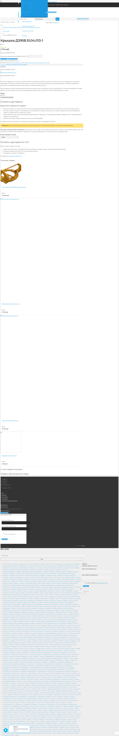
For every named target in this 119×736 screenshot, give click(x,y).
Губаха (42, 598)
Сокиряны (62, 702)
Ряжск (76, 690)
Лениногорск (39, 644)
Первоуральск (56, 679)
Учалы (78, 717)
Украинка (59, 715)
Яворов (24, 733)
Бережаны (73, 575)
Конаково (55, 631)
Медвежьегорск (47, 652)
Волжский (57, 589)
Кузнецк (41, 640)
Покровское (34, 683)
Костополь (71, 633)
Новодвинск (54, 667)
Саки (9, 692)
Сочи (57, 704)
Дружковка (17, 606)
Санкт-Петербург (44, 692)
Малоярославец (51, 650)
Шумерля (49, 729)
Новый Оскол (75, 671)
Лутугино (32, 648)
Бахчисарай (29, 573)
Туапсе (65, 713)
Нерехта (10, 662)
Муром (37, 658)
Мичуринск (12, 656)
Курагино (16, 642)
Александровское (23, 565)
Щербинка (73, 729)
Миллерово (38, 654)
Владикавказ (6, 589)
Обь (79, 673)
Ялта (50, 733)
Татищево (71, 710)
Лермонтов (68, 644)
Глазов (4, 596)
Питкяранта (6, 683)
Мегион (40, 652)
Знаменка (76, 614)
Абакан (5, 564)
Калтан (76, 619)
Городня (78, 596)
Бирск (50, 577)
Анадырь (5, 567)
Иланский (71, 615)
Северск (48, 696)
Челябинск (32, 723)
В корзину (3, 58)
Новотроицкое (15, 671)
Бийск (38, 577)
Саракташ (52, 692)
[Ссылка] (24, 11)
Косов (65, 633)
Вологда (63, 589)
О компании (5, 498)
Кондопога (62, 631)
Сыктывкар (11, 710)
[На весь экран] (85, 591)
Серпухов (45, 698)
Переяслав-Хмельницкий (9, 681)
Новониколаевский (52, 669)
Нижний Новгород (49, 663)
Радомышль (43, 687)
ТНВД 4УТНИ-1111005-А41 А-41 (10, 420)
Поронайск (73, 683)
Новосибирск (6, 671)
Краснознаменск (29, 637)
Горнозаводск (52, 596)
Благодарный (65, 577)
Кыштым (67, 642)
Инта (18, 617)
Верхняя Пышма (70, 585)
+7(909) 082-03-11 (51, 2)
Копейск (15, 633)
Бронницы (61, 581)
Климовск (38, 629)
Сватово (30, 694)
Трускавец (59, 713)
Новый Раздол (6, 673)
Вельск (43, 585)
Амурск (76, 565)
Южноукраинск (76, 731)
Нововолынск (16, 667)
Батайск (18, 573)
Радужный (50, 687)
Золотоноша (6, 615)
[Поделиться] (86, 591)
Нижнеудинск (23, 663)
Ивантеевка (36, 615)
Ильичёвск (5, 617)
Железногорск (15, 610)
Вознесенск (31, 589)
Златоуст (66, 614)
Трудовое (52, 713)
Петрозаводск (45, 681)
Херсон (75, 719)
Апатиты (47, 567)
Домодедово (76, 604)
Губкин (46, 598)
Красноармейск (56, 635)
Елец (22, 608)
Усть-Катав (49, 717)
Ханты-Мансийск (50, 719)
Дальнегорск (23, 600)
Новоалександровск (58, 665)
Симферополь (71, 698)
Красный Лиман (32, 639)
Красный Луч (41, 639)
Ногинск (40, 673)
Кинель (24, 627)
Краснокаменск (38, 637)
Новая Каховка (39, 665)
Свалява (24, 694)
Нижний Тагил (59, 663)
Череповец (48, 723)
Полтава (54, 683)
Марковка (12, 652)
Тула (75, 713)
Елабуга (13, 608)
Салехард (20, 692)
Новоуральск (23, 671)
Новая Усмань (48, 665)
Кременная (71, 639)
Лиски (59, 646)
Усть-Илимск (42, 717)
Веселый (14, 587)
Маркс (18, 652)
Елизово (27, 608)
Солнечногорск (17, 704)
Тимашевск (52, 712)
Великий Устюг (36, 585)
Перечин (77, 679)
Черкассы (54, 723)
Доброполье (32, 604)
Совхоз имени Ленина (48, 702)
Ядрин (33, 733)
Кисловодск (20, 629)
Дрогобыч (11, 606)
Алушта (49, 565)
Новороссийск (70, 669)
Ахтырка (58, 569)
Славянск (46, 700)
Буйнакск (11, 583)
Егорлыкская (67, 606)
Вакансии (4, 495)
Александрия (59, 564)
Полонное (47, 683)
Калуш (9, 621)
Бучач (39, 583)
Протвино (60, 685)
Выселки (57, 592)
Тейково (10, 712)
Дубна (23, 606)
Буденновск (78, 581)
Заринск (76, 612)
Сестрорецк (59, 698)
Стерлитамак (18, 708)
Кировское (6, 629)
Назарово (5, 660)
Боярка (39, 581)
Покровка (26, 683)
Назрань (12, 660)
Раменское (64, 687)
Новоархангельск (7, 667)
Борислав (79, 579)
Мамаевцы (59, 650)
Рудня (49, 690)
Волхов (25, 590)
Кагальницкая (14, 619)
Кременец (64, 639)
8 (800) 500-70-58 (83, 18)
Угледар (33, 715)
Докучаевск (46, 604)
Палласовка (30, 679)
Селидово (59, 696)
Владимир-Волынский (16, 589)
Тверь (4, 712)
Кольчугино (18, 631)
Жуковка (11, 612)
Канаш (32, 623)
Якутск (45, 733)
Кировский (76, 627)
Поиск (42, 559)
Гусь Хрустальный (7, 600)
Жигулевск (56, 610)
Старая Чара (51, 706)
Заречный (70, 612)
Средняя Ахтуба (73, 704)
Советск (22, 702)
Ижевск (42, 615)
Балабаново (39, 571)
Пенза (41, 679)
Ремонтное (6, 688)
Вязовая (5, 594)
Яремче (64, 733)
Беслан (26, 577)
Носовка (52, 673)
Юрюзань (18, 733)
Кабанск (74, 617)
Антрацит (41, 567)
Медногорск (56, 652)
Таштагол (77, 710)
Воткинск (23, 592)
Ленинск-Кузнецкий (54, 644)
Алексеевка (32, 565)
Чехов (76, 725)
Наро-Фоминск (24, 660)
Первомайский (47, 679)
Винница (51, 587)
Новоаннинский (68, 665)
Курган (28, 642)
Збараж (5, 614)
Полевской (41, 683)
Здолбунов (18, 614)
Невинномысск (59, 660)
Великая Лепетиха (73, 583)
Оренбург (23, 677)
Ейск (79, 606)
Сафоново (10, 694)
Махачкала (33, 652)
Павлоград (22, 679)
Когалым (59, 629)
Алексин (39, 565)
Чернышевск (57, 725)
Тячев (21, 715)
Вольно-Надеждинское (40, 590)
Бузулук (5, 583)
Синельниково (6, 700)
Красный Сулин (48, 639)
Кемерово (69, 625)
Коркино (20, 633)
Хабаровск (41, 719)
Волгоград (38, 589)
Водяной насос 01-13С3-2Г (9, 455)
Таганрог (30, 710)
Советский (38, 702)
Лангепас (11, 644)
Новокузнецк (14, 669)
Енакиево (48, 608)
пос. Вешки (5, 685)
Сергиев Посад (21, 698)
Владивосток (78, 587)
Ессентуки (65, 608)
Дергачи (71, 600)
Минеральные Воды (47, 654)
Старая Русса (43, 706)
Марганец (65, 650)
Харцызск (57, 719)
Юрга (13, 733)
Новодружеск (71, 667)
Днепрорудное (16, 604)
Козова (75, 629)
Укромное (65, 715)
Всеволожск (30, 592)
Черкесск (61, 723)
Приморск (33, 685)
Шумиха (55, 729)
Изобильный (54, 615)
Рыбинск (71, 690)
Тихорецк (64, 712)
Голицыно (30, 596)
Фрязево (29, 719)
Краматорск (41, 635)
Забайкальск (24, 612)
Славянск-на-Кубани (55, 700)
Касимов (12, 625)
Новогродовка (45, 667)
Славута (28, 700)
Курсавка (41, 642)
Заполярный (44, 612)
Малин (43, 650)
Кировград (53, 627)
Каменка (32, 621)
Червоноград (40, 723)
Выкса (46, 592)
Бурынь (22, 583)
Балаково (52, 571)
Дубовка (29, 606)
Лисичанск (53, 646)
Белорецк (27, 575)
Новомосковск (42, 669)
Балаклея (46, 571)
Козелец (70, 629)
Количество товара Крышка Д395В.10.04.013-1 (14, 56)
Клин (43, 629)
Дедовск (47, 600)
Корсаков (40, 633)
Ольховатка (66, 675)
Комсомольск (25, 631)
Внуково (25, 589)
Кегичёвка (55, 625)
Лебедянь (23, 644)
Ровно (39, 688)
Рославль (10, 690)
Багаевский (25, 571)
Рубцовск (43, 690)
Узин (54, 715)
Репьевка (17, 688)
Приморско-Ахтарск (43, 685)
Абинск (10, 564)
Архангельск (34, 569)
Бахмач (23, 573)
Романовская (77, 688)
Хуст (38, 721)
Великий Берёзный (15, 585)
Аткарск (52, 569)
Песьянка (30, 681)
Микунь (32, 654)
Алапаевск (35, 564)
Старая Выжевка (15, 706)
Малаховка (38, 650)
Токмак (5, 713)
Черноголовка (34, 725)
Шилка (31, 729)
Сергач (14, 698)
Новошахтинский (60, 671)
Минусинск (56, 654)
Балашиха (64, 571)
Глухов (9, 596)
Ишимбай (60, 617)
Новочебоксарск (32, 671)
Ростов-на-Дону (29, 690)
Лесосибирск (14, 646)
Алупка (44, 565)
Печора (67, 681)
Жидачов (63, 610)
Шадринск (31, 727)
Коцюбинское (33, 635)
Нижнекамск (15, 663)
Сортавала (33, 704)
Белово (73, 573)
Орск (49, 677)
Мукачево (17, 658)
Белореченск (35, 575)
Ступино (45, 708)
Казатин (39, 619)
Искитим (45, 617)
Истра (50, 617)
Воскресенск (6, 592)
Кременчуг (77, 639)
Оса (54, 677)
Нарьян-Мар (33, 660)
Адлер (21, 564)
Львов (72, 648)
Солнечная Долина (7, 704)
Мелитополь (72, 652)
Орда (4, 677)
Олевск (48, 675)
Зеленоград (33, 614)
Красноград (6, 637)
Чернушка (49, 725)
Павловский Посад (13, 679)
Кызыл (61, 642)
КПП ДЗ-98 (6, 31)
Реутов (23, 688)
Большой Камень (71, 579)
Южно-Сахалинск (62, 731)
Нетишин (23, 662)
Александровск (76, 564)
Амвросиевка (69, 565)
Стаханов (5, 708)
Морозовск (74, 656)
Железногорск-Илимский (27, 610)
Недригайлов (74, 660)
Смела (63, 700)
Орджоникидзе (11, 677)
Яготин (29, 733)
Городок (5, 598)
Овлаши (13, 675)
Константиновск (7, 633)
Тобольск (75, 712)
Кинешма (29, 627)
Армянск (5, 569)
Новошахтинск (50, 671)
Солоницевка (26, 704)
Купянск (11, 642)
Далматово (15, 600)
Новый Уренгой (32, 673)
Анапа (10, 567)
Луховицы (38, 648)
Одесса (23, 675)
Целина (42, 721)
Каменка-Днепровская (51, 621)
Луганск (21, 648)
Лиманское (36, 646)
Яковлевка (39, 733)
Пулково (78, 685)
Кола (80, 629)
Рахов (70, 687)
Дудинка (41, 606)
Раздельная (57, 687)
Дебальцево (40, 600)
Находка (52, 660)
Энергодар (40, 731)
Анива (31, 567)
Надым (76, 658)
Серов (39, 698)
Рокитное (70, 688)
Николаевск (12, 665)
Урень (18, 717)
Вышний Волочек (77, 592)
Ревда (74, 687)
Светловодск (49, 694)
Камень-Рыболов (19, 623)
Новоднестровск (62, 667)
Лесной (74, 644)
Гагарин (33, 594)
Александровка (67, 564)
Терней (33, 712)
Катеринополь (25, 625)
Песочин (24, 681)
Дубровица (35, 606)
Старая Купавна (24, 706)
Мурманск (31, 658)
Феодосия (11, 719)
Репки (11, 688)
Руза (53, 690)
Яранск (59, 733)
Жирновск (69, 610)
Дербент (65, 600)
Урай (14, 717)
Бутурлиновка (29, 583)
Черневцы (67, 723)
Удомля (43, 715)
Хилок (4, 721)
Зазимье (37, 612)
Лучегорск (48, 648)
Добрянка (39, 604)
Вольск (57, 590)
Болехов (57, 579)
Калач (48, 619)
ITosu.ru (83, 545)
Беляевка (42, 575)
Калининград (63, 619)
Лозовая (69, 646)
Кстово (24, 640)
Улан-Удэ (71, 715)
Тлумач (69, 712)
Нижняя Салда (67, 663)
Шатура (56, 727)
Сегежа (54, 696)
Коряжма (60, 633)
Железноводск (6, 610)
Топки (26, 713)
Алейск (52, 564)
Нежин (5, 662)
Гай (42, 594)
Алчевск (55, 565)
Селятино (66, 696)
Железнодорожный (39, 610)
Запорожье (51, 612)
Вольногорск (51, 590)
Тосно (35, 713)
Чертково (71, 725)
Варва (59, 583)
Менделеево (6, 654)
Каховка (32, 625)
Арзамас (66, 567)
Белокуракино (20, 575)
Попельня (67, 683)
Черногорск (42, 725)
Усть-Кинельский (58, 717)
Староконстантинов (68, 706)
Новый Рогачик (15, 673)
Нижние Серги (31, 663)
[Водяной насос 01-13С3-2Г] (11, 452)
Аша (68, 569)
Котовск (26, 635)
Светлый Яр (78, 694)
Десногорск (6, 602)
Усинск (29, 717)
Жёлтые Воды (49, 610)
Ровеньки (33, 688)
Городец (66, 596)
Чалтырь (68, 721)
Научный (40, 660)
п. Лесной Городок (71, 677)
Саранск (58, 692)
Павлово (5, 679)
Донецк (5, 606)
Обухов (74, 673)
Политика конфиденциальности (10, 500)
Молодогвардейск (49, 656)
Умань (4, 717)
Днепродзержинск (69, 602)
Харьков (63, 719)
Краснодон (20, 637)
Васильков (64, 583)
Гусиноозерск (78, 598)
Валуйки (49, 583)
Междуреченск (64, 652)
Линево (42, 646)
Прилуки (28, 685)
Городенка (59, 596)
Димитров (46, 602)
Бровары (50, 581)
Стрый (39, 708)
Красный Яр (57, 639)
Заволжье (31, 612)
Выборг (42, 592)
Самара (36, 692)
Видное (32, 587)
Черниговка (6, 725)
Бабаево (19, 571)
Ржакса (28, 688)
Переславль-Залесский (67, 679)
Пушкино (19, 687)
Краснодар (13, 637)
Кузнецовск (47, 640)
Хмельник (14, 721)
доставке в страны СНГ (15, 156)
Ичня (55, 617)
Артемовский (26, 569)
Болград (52, 579)
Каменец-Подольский (23, 621)
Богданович (6, 579)
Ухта (74, 717)
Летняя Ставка (28, 646)
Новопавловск (61, 669)
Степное (12, 708)
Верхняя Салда (6, 587)
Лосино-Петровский (8, 648)
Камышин (27, 623)
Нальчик (17, 660)
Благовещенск (57, 577)
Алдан (47, 564)
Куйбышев (54, 640)
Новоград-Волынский (35, 667)
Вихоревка (64, 587)
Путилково (13, 687)
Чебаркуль (12, 723)
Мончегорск (67, 656)
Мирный (69, 654)
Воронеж (76, 590)
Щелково (67, 729)
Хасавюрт (69, 719)
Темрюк (15, 712)
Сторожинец (26, 708)
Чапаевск (5, 723)
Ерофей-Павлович (56, 608)
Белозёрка (12, 575)
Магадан (5, 650)
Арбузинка (60, 567)
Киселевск (12, 629)
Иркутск (29, 617)
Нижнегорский (6, 663)
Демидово (53, 600)
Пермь (18, 681)
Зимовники (59, 614)
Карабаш (70, 623)
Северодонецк (40, 696)
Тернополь (45, 712)
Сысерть (18, 710)
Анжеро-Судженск (23, 567)
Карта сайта (5, 497)
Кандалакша (39, 623)
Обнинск (69, 673)
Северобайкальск (22, 696)
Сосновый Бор (50, 704)
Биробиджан (45, 577)
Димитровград (54, 602)
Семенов (72, 696)
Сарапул (64, 692)
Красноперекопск (63, 637)
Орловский (44, 677)
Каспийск (17, 625)
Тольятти (10, 713)
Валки (43, 583)
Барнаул (5, 573)
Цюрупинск (54, 721)
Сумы (60, 708)
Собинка (17, 702)
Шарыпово (44, 727)
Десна (76, 600)
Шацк (77, 727)
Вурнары (36, 592)
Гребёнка (18, 598)
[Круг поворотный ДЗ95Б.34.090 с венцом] (11, 183)
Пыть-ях (31, 687)
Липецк (48, 646)
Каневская (50, 623)
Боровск (27, 581)
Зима (54, 614)
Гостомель (11, 598)
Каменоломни (61, 621)
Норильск (45, 673)
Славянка (40, 700)
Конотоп (68, 631)
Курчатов (51, 642)
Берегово (66, 575)
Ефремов (71, 608)
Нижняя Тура (75, 663)
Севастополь (13, 696)
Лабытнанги (73, 642)
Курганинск (34, 642)
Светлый (71, 694)
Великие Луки (6, 585)
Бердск (54, 575)
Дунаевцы (47, 606)
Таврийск (24, 710)
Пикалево (73, 681)
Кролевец (12, 640)
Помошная (60, 683)
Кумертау (73, 640)
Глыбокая (15, 596)
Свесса (42, 694)
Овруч (17, 675)
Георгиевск (75, 594)
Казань (33, 619)
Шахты (67, 727)
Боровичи (21, 581)
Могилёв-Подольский (21, 656)
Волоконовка (6, 590)
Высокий (63, 592)
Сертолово (51, 698)
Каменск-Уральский (71, 621)
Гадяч (38, 594)
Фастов (5, 719)
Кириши (47, 627)
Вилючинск (44, 587)
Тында (11, 715)
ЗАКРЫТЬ (84, 564)
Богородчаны (27, 579)
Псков (73, 685)
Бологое (63, 579)
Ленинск (46, 644)
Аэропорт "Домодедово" (9, 571)
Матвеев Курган (25, 652)
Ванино (54, 583)
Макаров (25, 650)
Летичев (21, 646)
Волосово (13, 590)
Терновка (39, 712)
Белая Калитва (43, 573)
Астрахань (46, 569)
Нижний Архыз (39, 663)
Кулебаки (60, 640)
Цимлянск (48, 721)
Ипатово (23, 617)
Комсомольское (47, 631)
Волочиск (20, 590)
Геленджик (62, 594)
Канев (44, 623)
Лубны (16, 648)
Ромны (4, 690)
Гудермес (52, 598)
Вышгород (69, 592)
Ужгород (49, 715)
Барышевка (11, 573)
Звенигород (11, 614)
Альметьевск (61, 565)
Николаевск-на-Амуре (22, 665)
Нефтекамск (37, 662)
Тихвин (58, 712)
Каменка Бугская (40, 621)
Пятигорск (36, 687)
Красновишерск (65, 635)
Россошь (16, 690)
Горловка (36, 596)
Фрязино (35, 719)
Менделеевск (14, 654)
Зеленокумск (41, 614)
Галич (51, 594)
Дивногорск (34, 602)
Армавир (77, 567)
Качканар (38, 625)
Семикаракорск (7, 698)
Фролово (23, 719)
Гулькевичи (63, 598)
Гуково (57, 598)
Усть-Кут (65, 717)
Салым (25, 692)
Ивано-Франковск (21, 615)
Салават (14, 692)
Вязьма (10, 594)
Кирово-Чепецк (61, 627)
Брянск (72, 581)
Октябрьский (41, 675)
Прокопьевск (52, 685)
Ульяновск (77, 715)
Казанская (27, 619)
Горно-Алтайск (43, 596)
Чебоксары (19, 723)
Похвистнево (21, 685)
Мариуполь (6, 652)
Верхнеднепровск (50, 585)
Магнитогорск (12, 650)
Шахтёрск (61, 727)
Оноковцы (77, 675)
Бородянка (33, 581)
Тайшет (40, 710)
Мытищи (43, 658)
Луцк (43, 648)
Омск (72, 675)
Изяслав (65, 615)
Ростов (22, 690)
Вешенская (20, 587)
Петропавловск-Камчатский (57, 681)
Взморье (27, 587)
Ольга (60, 675)
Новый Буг (67, 671)
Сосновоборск (41, 704)
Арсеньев (11, 569)
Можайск (36, 656)
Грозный (31, 598)
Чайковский (62, 721)
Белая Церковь (52, 573)
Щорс (79, 729)
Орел (17, 677)
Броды (55, 581)
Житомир (75, 610)
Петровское (37, 681)
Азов (26, 564)
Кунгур (78, 640)
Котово (21, 635)
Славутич (34, 700)
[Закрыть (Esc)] (87, 591)
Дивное (41, 602)
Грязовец (37, 598)
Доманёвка (68, 604)
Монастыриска (58, 656)
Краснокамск (46, 637)
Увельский (27, 715)
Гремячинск (24, 598)
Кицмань (26, 629)
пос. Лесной (13, 685)
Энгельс (35, 731)
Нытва (63, 673)
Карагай (76, 623)
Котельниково (14, 635)
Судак (56, 708)
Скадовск (14, 700)
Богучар (40, 579)
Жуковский (17, 612)
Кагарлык (21, 619)
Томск (21, 713)
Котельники (6, 635)
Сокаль (57, 702)
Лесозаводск (6, 646)
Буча (35, 583)
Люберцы (78, 648)
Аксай (30, 564)
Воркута (63, 590)
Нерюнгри (16, 662)
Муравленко (24, 658)
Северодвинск (32, 696)
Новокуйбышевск (23, 669)
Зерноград (48, 614)
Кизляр (9, 627)
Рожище (64, 688)
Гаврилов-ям (27, 594)
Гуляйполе (70, 598)
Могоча (30, 656)
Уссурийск (35, 717)
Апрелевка (53, 567)
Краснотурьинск (73, 637)
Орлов (38, 677)
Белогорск (5, 575)
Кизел (4, 627)
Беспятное (32, 577)
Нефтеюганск (53, 662)
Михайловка (76, 654)
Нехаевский (61, 662)
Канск (56, 623)
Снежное (5, 702)
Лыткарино (66, 648)
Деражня (59, 600)
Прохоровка (67, 685)
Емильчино (41, 608)
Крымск (19, 640)
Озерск (35, 675)
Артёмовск (18, 569)
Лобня (64, 646)
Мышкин (48, 658)
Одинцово (29, 675)
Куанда (29, 640)
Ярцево (77, 733)
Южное (69, 731)
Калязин (15, 621)
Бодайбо (46, 579)
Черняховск (64, 725)
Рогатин (44, 688)
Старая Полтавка (34, 706)
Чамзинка (74, 721)
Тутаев (79, 713)
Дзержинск (19, 602)
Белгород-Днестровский (64, 573)
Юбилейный (48, 731)
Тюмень (16, 715)
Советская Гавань (30, 702)
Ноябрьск (57, 673)
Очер (64, 677)
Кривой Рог (6, 640)
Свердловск (36, 694)
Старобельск (58, 706)
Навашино (66, 658)
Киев (79, 625)
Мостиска (11, 658)
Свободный (6, 696)
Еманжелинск (34, 608)
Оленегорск (54, 675)
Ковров (53, 629)
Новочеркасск (41, 671)
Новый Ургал (24, 673)
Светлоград (65, 694)
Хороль (33, 721)
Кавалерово (6, 619)
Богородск (19, 579)
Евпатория (53, 606)
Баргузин (76, 571)
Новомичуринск (33, 669)
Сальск (30, 692)
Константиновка (76, 631)
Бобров (78, 577)
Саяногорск (17, 694)
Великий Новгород (26, 585)
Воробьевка (69, 590)
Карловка (5, 625)
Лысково (55, 648)
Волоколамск (70, 589)
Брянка (67, 581)
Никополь (31, 665)
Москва (5, 658)
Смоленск (69, 700)
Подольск (20, 683)
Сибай (65, 698)
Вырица (52, 592)
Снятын (11, 702)
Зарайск (58, 612)
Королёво (26, 633)
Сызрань (5, 710)
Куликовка (66, 640)
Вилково (38, 587)
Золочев (13, 615)
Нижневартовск (69, 662)
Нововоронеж (25, 667)
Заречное (63, 612)
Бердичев (48, 575)
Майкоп (19, 650)
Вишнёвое (71, 587)
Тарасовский (57, 710)
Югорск (54, 731)
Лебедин (18, 644)
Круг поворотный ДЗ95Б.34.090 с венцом (14, 187)
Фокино (17, 719)
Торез (30, 713)
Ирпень (34, 617)
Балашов (70, 571)
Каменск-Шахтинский (8, 623)
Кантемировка (62, 623)
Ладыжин (5, 644)
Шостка (43, 729)
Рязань (5, 692)
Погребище (13, 683)
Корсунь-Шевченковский (50, 633)
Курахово (23, 642)
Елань (18, 608)
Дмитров (62, 602)
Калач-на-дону (55, 619)
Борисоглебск (6, 581)
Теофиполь (21, 712)
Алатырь (42, 564)
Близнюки (72, 577)
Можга (41, 656)
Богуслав (34, 579)
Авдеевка (16, 564)
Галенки (46, 594)
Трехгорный (41, 713)
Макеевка (31, 650)
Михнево (5, 656)
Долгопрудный (54, 604)
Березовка (12, 577)
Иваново (29, 615)
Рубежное (37, 690)
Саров (79, 692)
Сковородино (21, 700)
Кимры (19, 627)
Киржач (35, 627)
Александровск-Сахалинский (10, 565)
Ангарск (16, 567)
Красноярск (24, 639)
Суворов (51, 708)
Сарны (74, 692)
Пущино (25, 687)
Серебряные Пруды (31, 698)
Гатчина (56, 594)
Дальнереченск (31, 600)
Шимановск (37, 729)
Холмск (28, 721)
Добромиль (24, 604)
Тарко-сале (64, 710)
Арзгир (71, 567)
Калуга (4, 621)
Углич (38, 715)
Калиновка (70, 619)
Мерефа (22, 654)
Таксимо (45, 710)
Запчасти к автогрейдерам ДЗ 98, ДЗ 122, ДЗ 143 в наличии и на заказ (25, 62)
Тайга (35, 710)
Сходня (76, 708)
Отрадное (58, 677)
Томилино (16, 713)
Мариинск (72, 650)
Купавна (5, 642)
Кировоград (69, 627)
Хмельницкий (22, 721)
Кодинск (64, 629)
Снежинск (75, 700)
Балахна (58, 571)
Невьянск (67, 660)
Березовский (20, 577)
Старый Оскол (78, 706)
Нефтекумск (45, 662)
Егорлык (60, 606)
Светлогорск (57, 694)
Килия (14, 627)
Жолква (5, 612)
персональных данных (102, 583)
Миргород (63, 654)
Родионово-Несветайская (54, 688)
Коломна (5, 631)
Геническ (69, 594)
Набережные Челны (57, 658)
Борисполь (14, 581)
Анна (36, 567)
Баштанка (36, 573)
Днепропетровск (7, 604)
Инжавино (12, 617)
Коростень (33, 633)
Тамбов (50, 710)
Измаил (48, 615)
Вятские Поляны (18, 594)
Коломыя (11, 631)
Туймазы (70, 713)
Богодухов (13, 579)
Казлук (43, 619)
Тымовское (6, 715)
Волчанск (31, 590)
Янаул (54, 733)
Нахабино (46, 660)
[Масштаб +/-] (83, 591)
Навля (71, 658)
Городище (72, 596)
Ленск (62, 644)
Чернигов (74, 723)
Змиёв (71, 614)
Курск (46, 642)
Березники (5, 577)
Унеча (9, 717)
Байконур (32, 571)
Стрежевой (34, 708)
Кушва (57, 642)
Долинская (61, 604)
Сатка (4, 694)
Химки (9, 721)
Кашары (44, 625)
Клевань (32, 629)
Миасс (26, 654)
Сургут (65, 708)
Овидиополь (6, 675)
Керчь (74, 625)
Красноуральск (7, 639)
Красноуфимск (15, 639)
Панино (36, 679)
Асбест (40, 569)
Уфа (70, 717)
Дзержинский (27, 602)
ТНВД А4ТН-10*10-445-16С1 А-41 (10, 304)
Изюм (60, 615)
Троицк (47, 713)
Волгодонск (45, 589)
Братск (44, 581)
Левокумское (31, 644)
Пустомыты (6, 687)
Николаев (5, 665)
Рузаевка (58, 690)
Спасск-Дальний (63, 704)
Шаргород (38, 727)
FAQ (3, 493)
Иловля (77, 615)
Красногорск (74, 635)
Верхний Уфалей (60, 585)
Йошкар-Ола (67, 617)
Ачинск (63, 569)
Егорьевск (73, 606)
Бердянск (60, 575)
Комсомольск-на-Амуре (36, 631)
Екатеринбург (6, 608)
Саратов (69, 692)
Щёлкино (61, 729)
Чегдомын (26, 723)
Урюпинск (23, 717)
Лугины (26, 648)
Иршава (39, 617)
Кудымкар (34, 640)
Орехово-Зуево (31, 677)
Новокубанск (6, 669)
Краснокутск (54, 637)
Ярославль (70, 733)
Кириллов (41, 627)
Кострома (77, 633)
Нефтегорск (30, 662)
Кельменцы (62, 625)
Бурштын (17, 583)
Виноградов (57, 587)
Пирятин (79, 681)
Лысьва (60, 648)
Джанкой (13, 602)
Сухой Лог (70, 708)
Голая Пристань (22, 596)
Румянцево (64, 690)
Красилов (48, 635)
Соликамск (69, 702)
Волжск (51, 589)
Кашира (49, 625)
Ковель (48, 629)
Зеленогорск (26, 614)
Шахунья (73, 727)
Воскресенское (15, 592)
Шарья (50, 727)
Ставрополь (6, 706)
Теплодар (28, 712)
